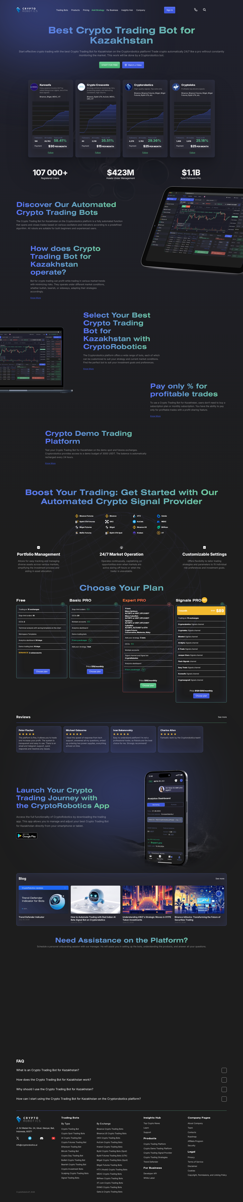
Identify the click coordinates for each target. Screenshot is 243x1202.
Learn (146, 1128)
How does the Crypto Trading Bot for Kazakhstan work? (53, 1079)
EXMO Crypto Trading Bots (109, 1187)
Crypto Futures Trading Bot (73, 1142)
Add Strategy (98, 10)
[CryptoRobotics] (28, 1119)
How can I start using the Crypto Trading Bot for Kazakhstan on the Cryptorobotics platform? (78, 1098)
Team (190, 1128)
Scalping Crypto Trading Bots (74, 1173)
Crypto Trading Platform (155, 1144)
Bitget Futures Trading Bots (109, 1165)
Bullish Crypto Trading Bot (73, 1160)
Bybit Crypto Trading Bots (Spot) (112, 1151)
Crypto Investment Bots (72, 1169)
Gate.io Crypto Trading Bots (109, 1191)
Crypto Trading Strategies (155, 1157)
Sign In (169, 10)
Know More (35, 298)
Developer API (150, 1173)
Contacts (192, 1132)
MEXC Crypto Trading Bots (109, 1174)
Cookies (191, 1170)
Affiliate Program (195, 1141)
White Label (149, 1178)
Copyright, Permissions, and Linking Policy (207, 1175)
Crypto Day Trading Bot (72, 1155)
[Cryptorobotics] (26, 10)
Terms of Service (195, 1162)
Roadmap (192, 1136)
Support (147, 1132)
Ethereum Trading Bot (71, 1147)
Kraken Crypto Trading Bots (109, 1147)
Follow (50, 152)
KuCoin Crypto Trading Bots (109, 1142)
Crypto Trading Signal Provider (158, 1153)
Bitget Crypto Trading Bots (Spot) (112, 1160)
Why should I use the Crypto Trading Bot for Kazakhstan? (54, 1089)
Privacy (191, 1157)
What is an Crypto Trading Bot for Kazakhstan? (47, 1070)
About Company (195, 1123)
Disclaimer (192, 1166)
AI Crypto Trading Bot (71, 1138)
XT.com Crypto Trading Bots (110, 1183)
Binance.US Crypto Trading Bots (111, 1133)
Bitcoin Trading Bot (70, 1151)
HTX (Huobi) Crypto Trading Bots (112, 1169)
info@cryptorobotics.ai (26, 1145)
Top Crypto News (152, 1123)
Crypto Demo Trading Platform (158, 1148)
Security (191, 1145)
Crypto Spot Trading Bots (73, 1133)
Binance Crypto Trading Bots (110, 1129)
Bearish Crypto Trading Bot (73, 1164)
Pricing (86, 10)
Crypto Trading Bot (70, 1129)
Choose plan (42, 671)
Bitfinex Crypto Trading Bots (110, 1178)
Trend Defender (151, 1162)
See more (222, 717)
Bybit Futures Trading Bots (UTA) (112, 1155)
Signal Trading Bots (70, 1178)
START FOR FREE (110, 65)
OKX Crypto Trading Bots (108, 1138)
